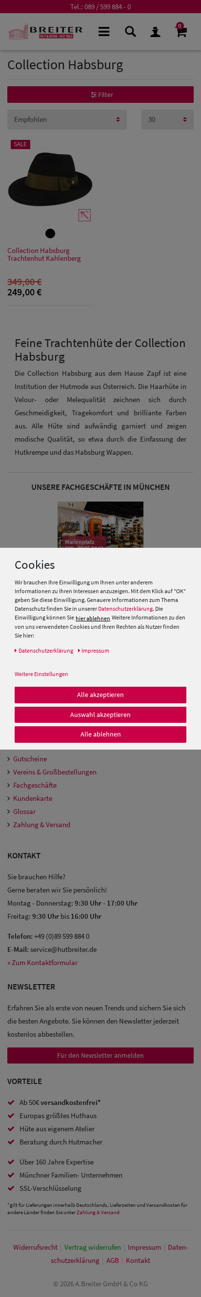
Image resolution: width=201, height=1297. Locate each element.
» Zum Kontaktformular (42, 962)
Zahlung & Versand (41, 824)
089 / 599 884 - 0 (107, 6)
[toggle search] (129, 31)
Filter (105, 94)
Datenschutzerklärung (125, 608)
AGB (112, 1260)
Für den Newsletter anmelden (100, 1055)
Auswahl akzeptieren (100, 714)
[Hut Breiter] (45, 31)
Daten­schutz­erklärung (46, 650)
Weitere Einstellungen (41, 674)
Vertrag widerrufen (92, 1247)
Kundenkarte (32, 798)
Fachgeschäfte (35, 785)
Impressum (144, 1247)
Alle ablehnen (100, 734)
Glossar (24, 811)
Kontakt (138, 1260)
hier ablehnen (93, 618)
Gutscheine (30, 758)
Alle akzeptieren (100, 694)
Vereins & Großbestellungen (55, 771)
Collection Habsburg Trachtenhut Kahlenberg (44, 255)
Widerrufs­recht (35, 1247)
